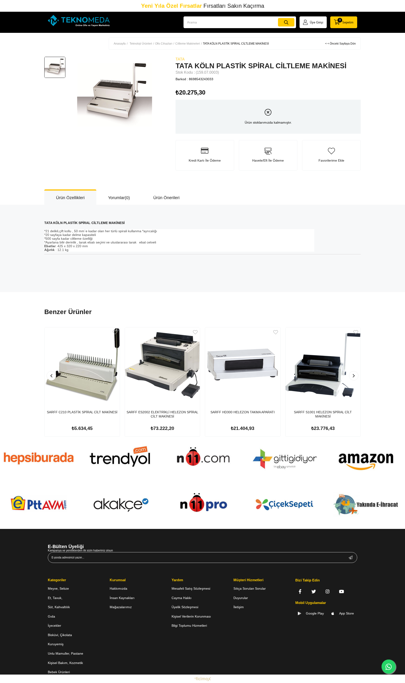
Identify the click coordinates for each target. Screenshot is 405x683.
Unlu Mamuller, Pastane (65, 653)
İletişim (238, 607)
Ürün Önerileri (166, 197)
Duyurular (240, 598)
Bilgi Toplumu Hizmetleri (189, 625)
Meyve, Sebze (58, 588)
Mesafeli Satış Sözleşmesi (191, 588)
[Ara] (286, 22)
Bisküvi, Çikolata (60, 635)
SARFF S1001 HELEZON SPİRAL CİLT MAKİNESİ (323, 414)
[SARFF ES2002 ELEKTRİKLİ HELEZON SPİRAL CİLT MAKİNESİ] (162, 365)
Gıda (51, 616)
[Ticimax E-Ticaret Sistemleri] (202, 679)
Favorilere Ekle (115, 332)
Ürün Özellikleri (70, 197)
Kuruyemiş (56, 644)
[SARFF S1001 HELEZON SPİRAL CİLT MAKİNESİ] (323, 365)
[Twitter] (313, 591)
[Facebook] (299, 591)
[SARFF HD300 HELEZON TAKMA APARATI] (242, 365)
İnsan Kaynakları (122, 598)
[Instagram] (327, 591)
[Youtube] (341, 591)
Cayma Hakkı (181, 598)
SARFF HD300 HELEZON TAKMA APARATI (242, 412)
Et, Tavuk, (55, 598)
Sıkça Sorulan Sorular (249, 588)
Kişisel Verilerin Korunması (191, 616)
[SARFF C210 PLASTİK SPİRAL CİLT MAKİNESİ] (82, 365)
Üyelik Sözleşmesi (185, 607)
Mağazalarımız (121, 607)
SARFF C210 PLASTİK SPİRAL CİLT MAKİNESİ (82, 412)
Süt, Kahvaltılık (59, 607)
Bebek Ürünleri (59, 672)
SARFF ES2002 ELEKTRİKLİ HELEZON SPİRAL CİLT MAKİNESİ (162, 414)
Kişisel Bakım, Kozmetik (65, 663)
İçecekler (54, 625)
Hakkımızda (118, 588)
